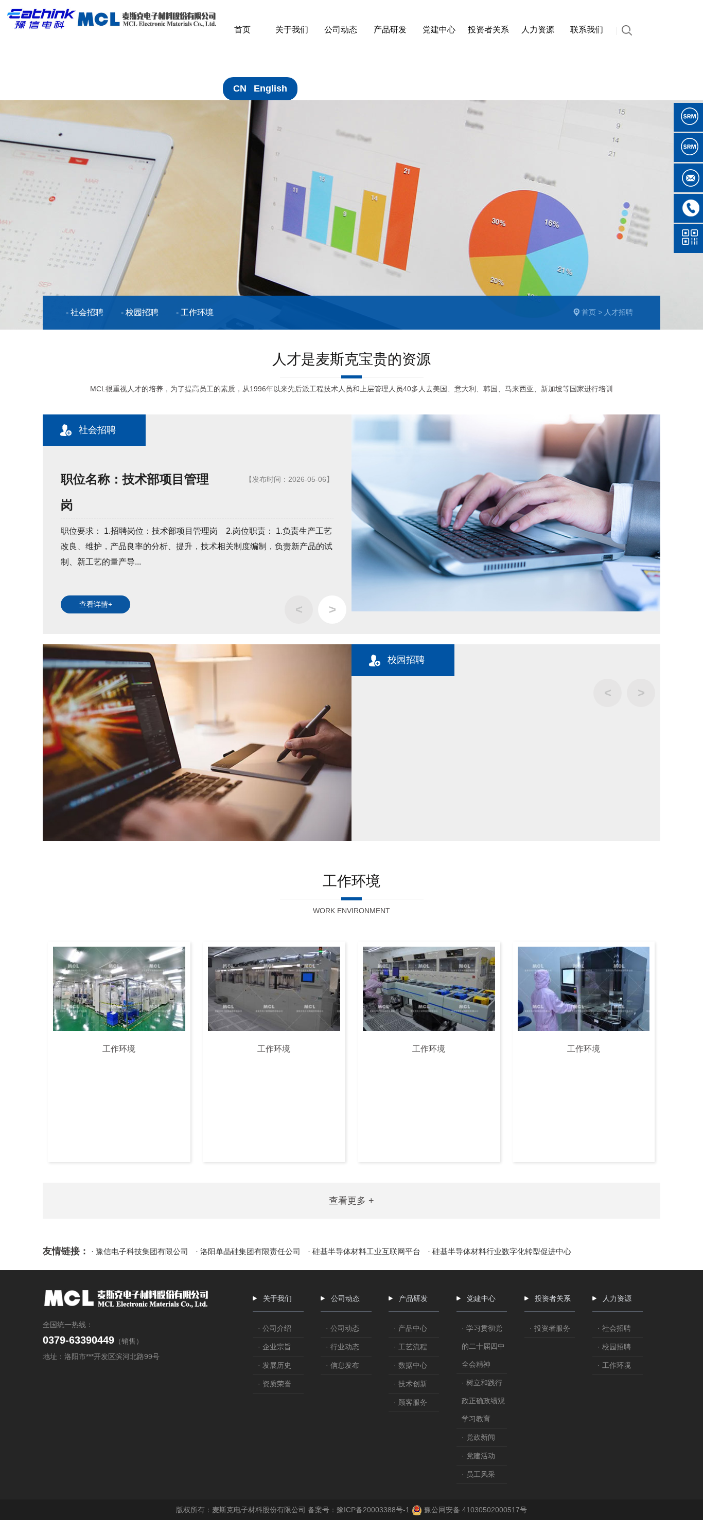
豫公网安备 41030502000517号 (474, 1510)
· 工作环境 (614, 1365)
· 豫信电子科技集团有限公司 (139, 1251)
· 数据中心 (410, 1365)
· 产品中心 (410, 1328)
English (270, 88)
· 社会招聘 (614, 1328)
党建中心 (481, 1298)
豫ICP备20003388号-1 (373, 1510)
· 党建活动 (478, 1456)
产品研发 (413, 1298)
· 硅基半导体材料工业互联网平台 (364, 1251)
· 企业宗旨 (274, 1347)
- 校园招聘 (140, 312)
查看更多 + (351, 1201)
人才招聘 (618, 312)
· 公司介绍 (274, 1328)
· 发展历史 (274, 1365)
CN (240, 88)
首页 (589, 312)
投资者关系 (553, 1298)
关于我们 (277, 1298)
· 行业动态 (342, 1347)
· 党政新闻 (478, 1437)
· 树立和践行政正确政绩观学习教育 (483, 1401)
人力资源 (617, 1298)
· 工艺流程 (410, 1347)
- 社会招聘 (84, 312)
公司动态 (345, 1298)
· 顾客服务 (410, 1402)
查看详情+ (95, 604)
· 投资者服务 (550, 1328)
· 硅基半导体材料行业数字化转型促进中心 (499, 1251)
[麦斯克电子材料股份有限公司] (112, 13)
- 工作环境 (195, 312)
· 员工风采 (478, 1474)
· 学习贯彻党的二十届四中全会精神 (483, 1346)
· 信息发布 (342, 1365)
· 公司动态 (342, 1328)
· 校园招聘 (614, 1347)
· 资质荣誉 (274, 1384)
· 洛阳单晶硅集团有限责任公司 (248, 1251)
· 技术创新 (410, 1384)
